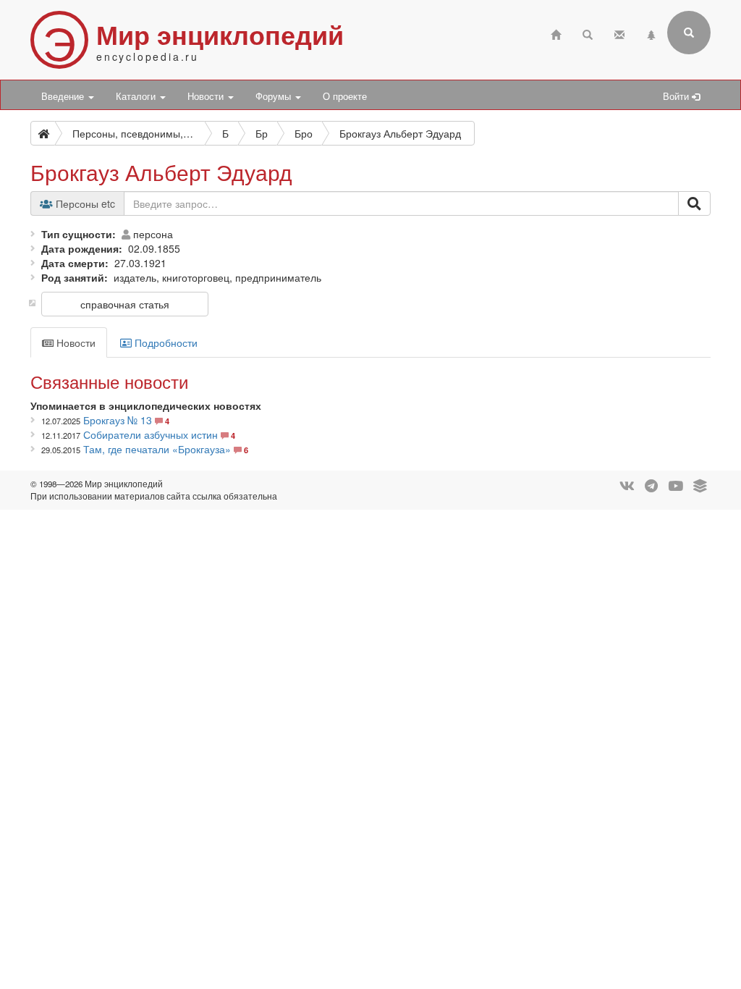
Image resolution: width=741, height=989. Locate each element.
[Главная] (556, 33)
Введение (64, 96)
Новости (206, 96)
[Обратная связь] (619, 33)
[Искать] (694, 203)
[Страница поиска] (588, 33)
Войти (677, 96)
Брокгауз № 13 (117, 420)
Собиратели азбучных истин (150, 434)
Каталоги (137, 96)
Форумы (274, 96)
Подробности (165, 342)
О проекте (345, 96)
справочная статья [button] (124, 304)
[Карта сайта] (651, 33)
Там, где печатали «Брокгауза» (157, 449)
